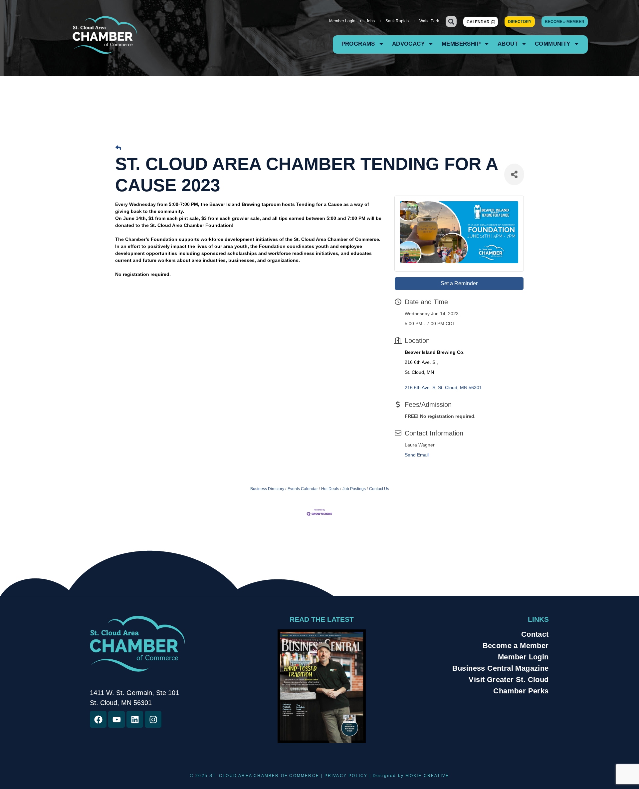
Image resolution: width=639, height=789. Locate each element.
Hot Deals (330, 488)
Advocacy (408, 44)
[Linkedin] (134, 719)
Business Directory (267, 488)
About (508, 44)
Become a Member (516, 645)
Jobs (370, 21)
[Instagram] (153, 719)
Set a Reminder (459, 283)
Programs (358, 44)
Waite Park (429, 21)
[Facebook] (98, 719)
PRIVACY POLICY (346, 775)
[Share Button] (514, 174)
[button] (451, 21)
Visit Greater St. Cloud (508, 679)
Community (552, 44)
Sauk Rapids (397, 21)
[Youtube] (116, 719)
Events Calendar (303, 488)
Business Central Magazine (500, 668)
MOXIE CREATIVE (427, 775)
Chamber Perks (520, 691)
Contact (535, 634)
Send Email (417, 454)
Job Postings (354, 488)
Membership (461, 44)
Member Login (342, 21)
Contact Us (379, 488)
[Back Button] (118, 148)
